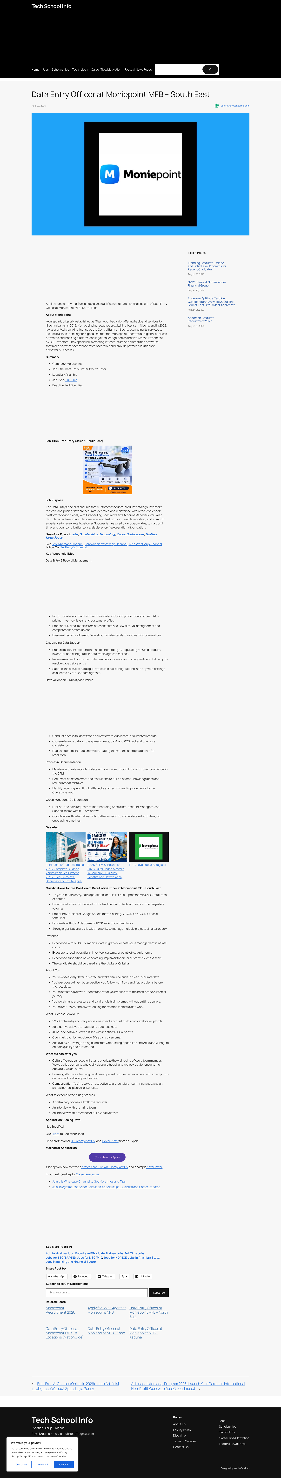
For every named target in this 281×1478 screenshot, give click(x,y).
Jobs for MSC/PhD (89, 1257)
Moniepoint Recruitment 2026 (60, 1310)
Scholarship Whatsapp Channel (106, 544)
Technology (107, 534)
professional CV (91, 1167)
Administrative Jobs (60, 1253)
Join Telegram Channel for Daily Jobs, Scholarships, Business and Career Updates (106, 1187)
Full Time (71, 380)
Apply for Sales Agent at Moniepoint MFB (107, 1310)
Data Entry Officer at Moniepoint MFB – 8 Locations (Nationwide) (65, 1332)
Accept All (63, 1464)
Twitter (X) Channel (73, 547)
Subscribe (159, 1292)
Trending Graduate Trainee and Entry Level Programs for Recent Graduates (207, 266)
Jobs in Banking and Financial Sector (71, 1262)
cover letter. (154, 1167)
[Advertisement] (140, 36)
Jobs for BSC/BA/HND (61, 1257)
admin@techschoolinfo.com (235, 105)
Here (56, 1134)
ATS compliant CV (83, 1141)
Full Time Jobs (135, 1253)
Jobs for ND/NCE (115, 1257)
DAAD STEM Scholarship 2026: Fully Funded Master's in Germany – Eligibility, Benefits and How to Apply (105, 871)
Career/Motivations (130, 534)
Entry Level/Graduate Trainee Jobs (99, 1253)
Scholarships (89, 534)
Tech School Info (51, 6)
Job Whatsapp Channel (67, 544)
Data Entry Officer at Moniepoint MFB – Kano (106, 1330)
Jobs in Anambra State (144, 1257)
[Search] (210, 69)
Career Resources (87, 1174)
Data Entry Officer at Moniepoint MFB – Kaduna (145, 1332)
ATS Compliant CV (115, 1167)
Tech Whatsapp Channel (145, 544)
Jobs (75, 534)
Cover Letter (110, 1141)
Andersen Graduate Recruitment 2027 (201, 319)
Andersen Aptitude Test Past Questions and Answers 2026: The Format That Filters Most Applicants (211, 302)
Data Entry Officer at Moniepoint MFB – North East (148, 1312)
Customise (21, 1464)
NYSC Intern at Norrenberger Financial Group (207, 284)
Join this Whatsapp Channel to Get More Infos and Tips (89, 1181)
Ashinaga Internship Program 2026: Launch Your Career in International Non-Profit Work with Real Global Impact (188, 1386)
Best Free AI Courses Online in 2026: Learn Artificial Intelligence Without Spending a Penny (75, 1386)
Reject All (43, 1464)
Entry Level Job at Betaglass (147, 865)
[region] (42, 1454)
